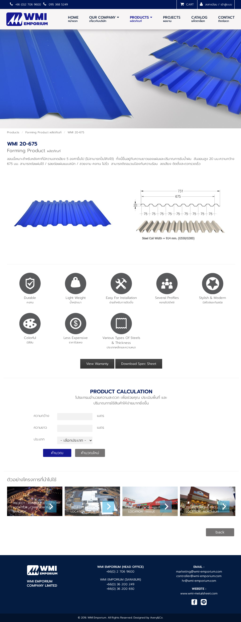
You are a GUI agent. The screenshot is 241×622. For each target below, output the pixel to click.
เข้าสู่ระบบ (226, 4)
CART (189, 4)
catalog (199, 19)
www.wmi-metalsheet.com (198, 593)
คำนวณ (57, 453)
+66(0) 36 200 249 (120, 584)
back (220, 532)
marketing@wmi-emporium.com (199, 571)
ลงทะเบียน (210, 4)
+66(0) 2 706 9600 (120, 571)
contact (226, 19)
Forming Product (43, 132)
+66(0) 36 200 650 (120, 588)
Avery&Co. (156, 618)
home (73, 19)
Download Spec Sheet (138, 363)
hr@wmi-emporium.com (199, 580)
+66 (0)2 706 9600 (27, 4)
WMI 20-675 (76, 132)
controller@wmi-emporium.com (198, 576)
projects (172, 19)
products (13, 132)
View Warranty (97, 363)
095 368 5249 (58, 4)
